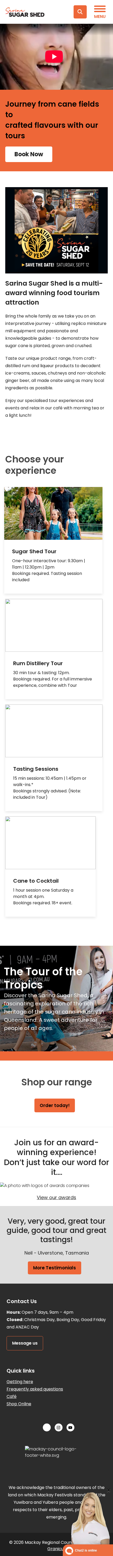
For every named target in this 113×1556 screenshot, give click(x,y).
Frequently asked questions (35, 1389)
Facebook (45, 1427)
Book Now (28, 154)
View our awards (56, 1197)
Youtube (68, 1427)
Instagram (57, 1427)
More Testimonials (54, 1268)
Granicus (56, 1549)
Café (12, 1396)
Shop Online (19, 1404)
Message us (25, 1343)
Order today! (55, 1105)
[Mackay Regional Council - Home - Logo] (30, 12)
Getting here (20, 1382)
